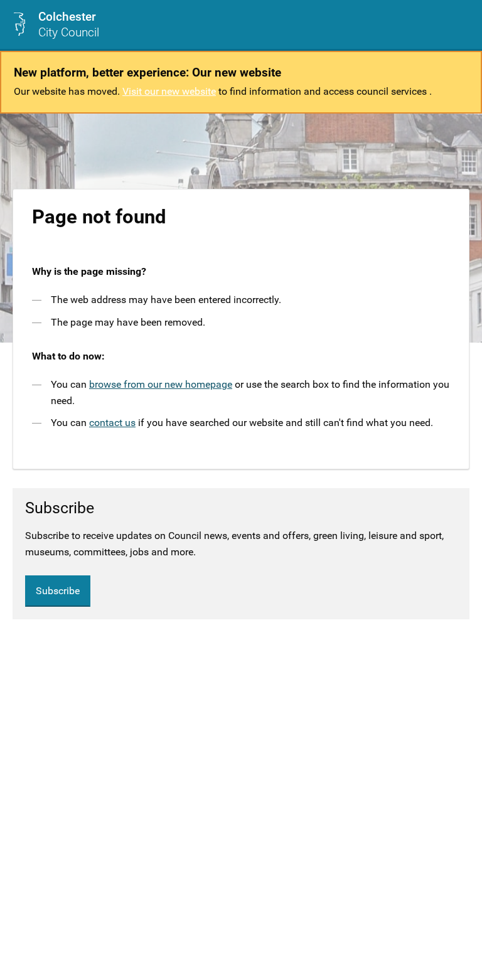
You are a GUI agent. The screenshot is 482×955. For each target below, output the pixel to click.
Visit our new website (169, 91)
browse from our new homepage (160, 384)
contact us (112, 423)
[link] (56, 24)
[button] (462, 24)
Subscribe (58, 591)
